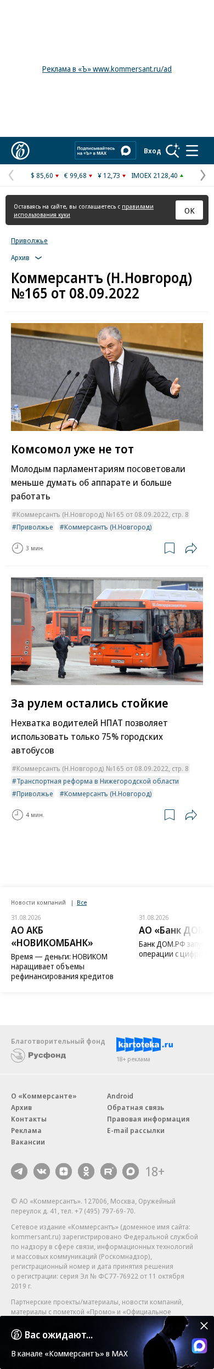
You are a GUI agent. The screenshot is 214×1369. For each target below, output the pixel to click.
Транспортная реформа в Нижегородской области (97, 781)
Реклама (26, 1130)
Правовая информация (148, 1119)
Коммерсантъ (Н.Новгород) (108, 527)
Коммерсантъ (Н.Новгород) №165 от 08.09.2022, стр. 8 (102, 514)
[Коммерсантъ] (20, 150)
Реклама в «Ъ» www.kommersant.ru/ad (107, 69)
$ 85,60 (42, 175)
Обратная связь (135, 1107)
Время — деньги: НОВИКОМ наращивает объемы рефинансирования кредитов (62, 966)
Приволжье (29, 240)
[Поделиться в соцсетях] (191, 548)
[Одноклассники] (86, 1171)
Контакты (29, 1119)
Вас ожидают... (59, 1334)
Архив (21, 1107)
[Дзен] (63, 1171)
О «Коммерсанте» (44, 1096)
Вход (152, 151)
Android (120, 1096)
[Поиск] (173, 150)
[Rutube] (108, 1171)
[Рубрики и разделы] (192, 150)
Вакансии (28, 1142)
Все (82, 902)
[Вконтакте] (41, 1171)
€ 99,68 (75, 175)
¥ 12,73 (109, 175)
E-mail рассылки (136, 1130)
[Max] (130, 1171)
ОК (189, 210)
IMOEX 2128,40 (154, 175)
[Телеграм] (19, 1171)
